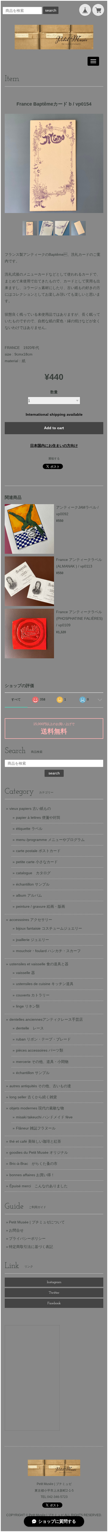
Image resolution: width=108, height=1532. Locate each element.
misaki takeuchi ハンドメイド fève (44, 1117)
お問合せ (16, 1230)
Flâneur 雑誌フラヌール (36, 1128)
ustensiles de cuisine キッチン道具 (44, 984)
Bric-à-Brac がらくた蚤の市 (33, 1163)
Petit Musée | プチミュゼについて (37, 1222)
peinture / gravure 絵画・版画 (40, 906)
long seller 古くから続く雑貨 (33, 1097)
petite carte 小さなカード (37, 862)
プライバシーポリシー (27, 1238)
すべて (16, 699)
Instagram (54, 1282)
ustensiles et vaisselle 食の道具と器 (38, 964)
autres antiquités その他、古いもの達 (40, 1086)
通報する (54, 458)
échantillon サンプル (33, 884)
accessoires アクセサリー (30, 920)
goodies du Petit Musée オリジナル (38, 1152)
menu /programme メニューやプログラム (50, 840)
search (50, 10)
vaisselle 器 (25, 973)
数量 (54, 392)
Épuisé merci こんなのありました (38, 1186)
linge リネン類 (28, 1006)
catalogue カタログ (33, 873)
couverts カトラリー (33, 995)
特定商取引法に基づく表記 (31, 1247)
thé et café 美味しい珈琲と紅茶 (35, 1141)
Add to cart (54, 428)
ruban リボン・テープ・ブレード (43, 1039)
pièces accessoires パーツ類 (39, 1050)
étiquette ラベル (29, 828)
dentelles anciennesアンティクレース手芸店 (46, 1019)
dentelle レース (30, 1028)
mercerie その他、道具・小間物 (42, 1062)
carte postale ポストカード (38, 851)
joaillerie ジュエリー (32, 940)
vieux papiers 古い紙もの (30, 808)
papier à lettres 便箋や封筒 (38, 817)
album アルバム (29, 895)
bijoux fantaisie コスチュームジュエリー (49, 928)
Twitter (54, 1293)
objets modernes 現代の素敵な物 (36, 1108)
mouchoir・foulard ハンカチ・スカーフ (48, 951)
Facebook (54, 1303)
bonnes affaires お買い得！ (32, 1175)
